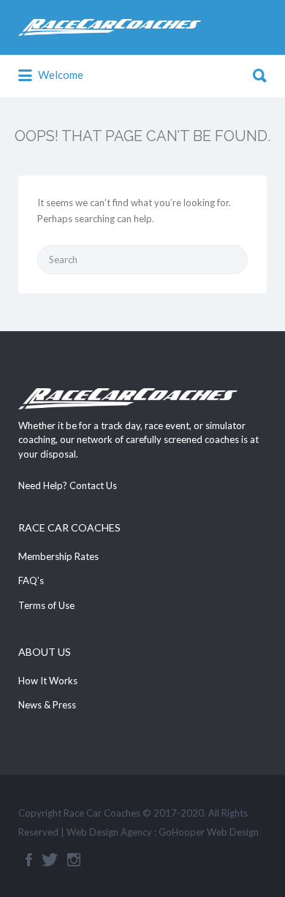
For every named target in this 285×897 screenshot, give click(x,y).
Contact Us (93, 485)
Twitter (50, 859)
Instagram (73, 859)
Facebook (29, 859)
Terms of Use (46, 605)
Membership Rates (58, 556)
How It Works (47, 680)
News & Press (47, 705)
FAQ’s (31, 580)
